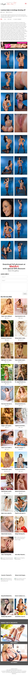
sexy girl (22, 36)
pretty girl (10, 34)
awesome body (10, 22)
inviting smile (21, 28)
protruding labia (21, 34)
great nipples (15, 27)
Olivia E (7, 383)
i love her (17, 28)
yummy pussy (21, 39)
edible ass (3, 26)
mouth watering (9, 31)
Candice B (8, 493)
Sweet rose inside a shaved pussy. (10, 447)
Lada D (21, 427)
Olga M (21, 471)
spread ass (11, 37)
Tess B (3, 12)
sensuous (16, 36)
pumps (2, 36)
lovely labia (3, 31)
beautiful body (22, 22)
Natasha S (21, 340)
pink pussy (21, 33)
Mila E (8, 405)
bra (14, 23)
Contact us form (14, 668)
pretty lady (15, 34)
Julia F (8, 427)
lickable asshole (9, 30)
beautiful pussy (10, 23)
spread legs (21, 37)
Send (25, 293)
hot (4, 28)
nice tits (23, 31)
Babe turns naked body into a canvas (11, 513)
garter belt (20, 26)
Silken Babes (14, 642)
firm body (7, 26)
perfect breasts (19, 32)
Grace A (7, 449)
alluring (4, 22)
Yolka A (21, 318)
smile (4, 37)
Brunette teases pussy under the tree (11, 338)
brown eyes (17, 23)
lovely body (23, 30)
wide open (10, 39)
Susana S (21, 361)
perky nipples (7, 33)
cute (14, 25)
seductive (8, 36)
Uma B (21, 383)
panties (9, 32)
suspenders (7, 38)
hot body (12, 28)
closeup (10, 25)
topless (20, 38)
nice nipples (18, 31)
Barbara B (8, 471)
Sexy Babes (14, 662)
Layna (21, 493)
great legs (10, 27)
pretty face (6, 34)
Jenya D (7, 340)
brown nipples (23, 23)
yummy (16, 39)
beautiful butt (3, 23)
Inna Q (21, 405)
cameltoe (3, 25)
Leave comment (17, 19)
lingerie (19, 30)
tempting (12, 38)
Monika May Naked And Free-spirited (10, 616)
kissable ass (3, 30)
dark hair (17, 25)
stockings (3, 38)
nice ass (14, 31)
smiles (7, 37)
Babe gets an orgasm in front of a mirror (12, 360)
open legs (5, 32)
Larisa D (7, 361)
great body (6, 27)
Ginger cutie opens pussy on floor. (10, 425)
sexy (19, 36)
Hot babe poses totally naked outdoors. (11, 382)
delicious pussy (22, 25)
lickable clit (15, 30)
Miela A (21, 449)
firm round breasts (13, 26)
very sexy (6, 39)
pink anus (12, 33)
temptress (16, 38)
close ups (7, 25)
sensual (12, 36)
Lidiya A (7, 318)
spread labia (16, 37)
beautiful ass (15, 22)
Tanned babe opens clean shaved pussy (11, 469)
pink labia (16, 33)
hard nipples (21, 27)
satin (5, 36)
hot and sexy (7, 28)
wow (14, 39)
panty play (13, 32)
